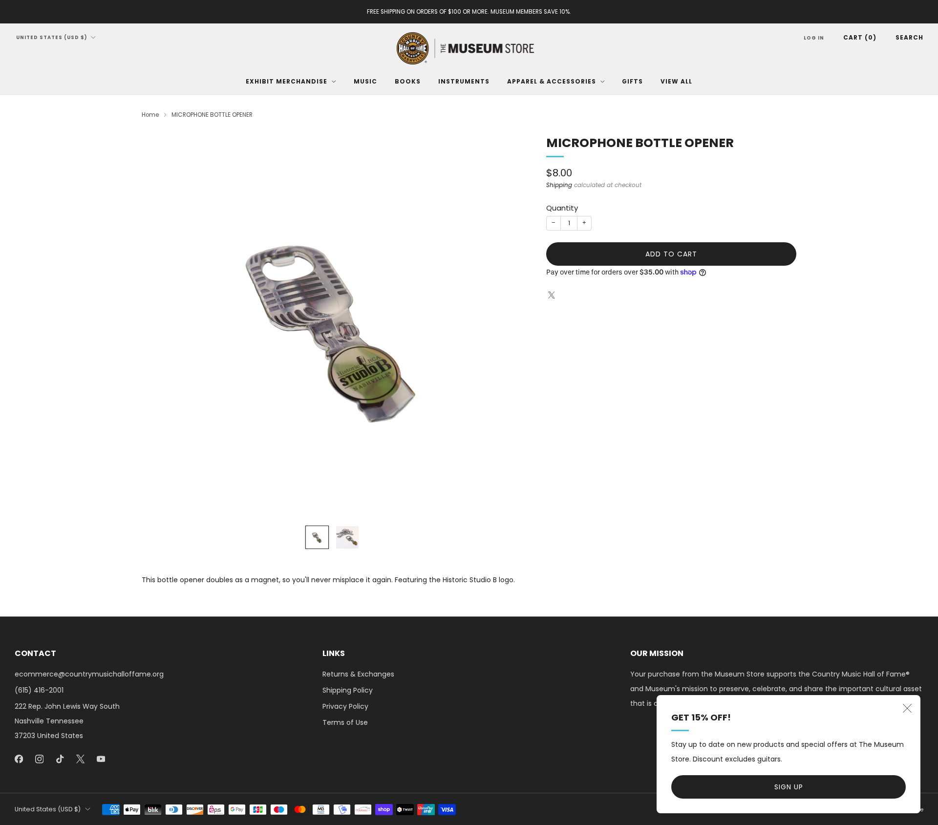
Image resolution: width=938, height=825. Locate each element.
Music (365, 81)
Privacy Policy (345, 706)
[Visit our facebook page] (18, 759)
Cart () (859, 37)
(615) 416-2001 (39, 690)
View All (676, 81)
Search (909, 37)
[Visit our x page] (80, 759)
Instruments (464, 81)
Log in (814, 38)
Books (408, 81)
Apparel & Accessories (551, 81)
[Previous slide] (160, 326)
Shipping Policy (347, 690)
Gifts (632, 81)
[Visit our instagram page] (39, 759)
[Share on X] (551, 295)
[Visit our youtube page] (100, 759)
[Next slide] (503, 326)
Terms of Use (345, 722)
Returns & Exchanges (358, 674)
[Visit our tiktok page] (59, 759)
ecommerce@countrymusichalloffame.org (89, 674)
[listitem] (469, 11)
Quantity (562, 208)
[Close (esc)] (907, 708)
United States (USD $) (51, 37)
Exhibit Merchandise (286, 81)
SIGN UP (788, 787)
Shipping (559, 185)
